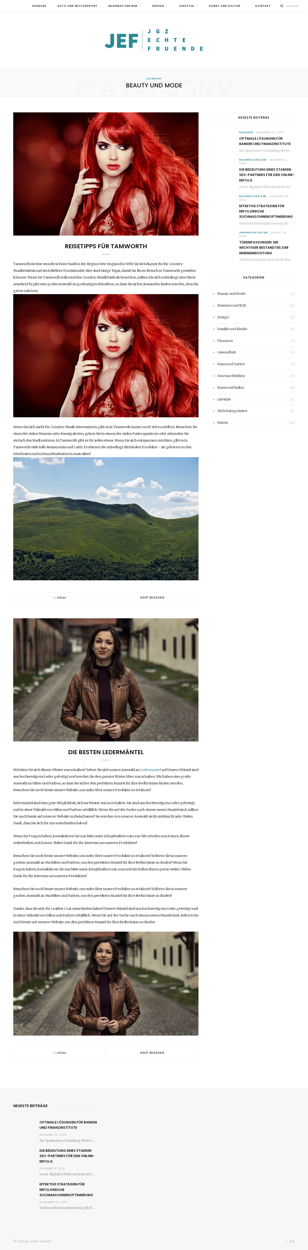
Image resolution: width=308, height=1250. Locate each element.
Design (158, 6)
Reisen (222, 422)
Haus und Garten (231, 364)
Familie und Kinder (232, 329)
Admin (61, 597)
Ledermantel (150, 770)
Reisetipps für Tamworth (106, 246)
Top (292, 1241)
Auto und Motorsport (77, 6)
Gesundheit (226, 352)
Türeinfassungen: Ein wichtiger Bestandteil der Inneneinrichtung (264, 247)
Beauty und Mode (231, 293)
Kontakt (263, 6)
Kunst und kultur (224, 6)
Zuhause (39, 6)
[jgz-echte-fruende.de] (154, 40)
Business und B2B (123, 6)
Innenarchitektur (253, 232)
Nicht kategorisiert (232, 411)
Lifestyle (186, 6)
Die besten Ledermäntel (106, 752)
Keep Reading (152, 597)
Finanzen (246, 132)
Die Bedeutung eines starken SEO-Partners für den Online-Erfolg (267, 175)
